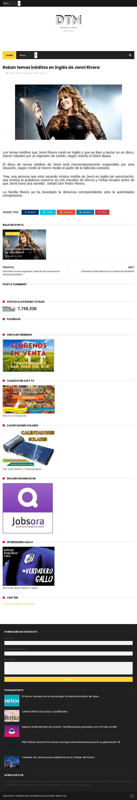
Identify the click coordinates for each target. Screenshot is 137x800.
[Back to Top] (131, 795)
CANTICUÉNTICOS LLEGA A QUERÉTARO (45, 711)
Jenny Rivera (15, 73)
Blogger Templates (56, 795)
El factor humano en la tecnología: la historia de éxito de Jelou (60, 696)
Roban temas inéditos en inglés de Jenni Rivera (24, 250)
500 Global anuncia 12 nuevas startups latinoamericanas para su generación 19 (71, 742)
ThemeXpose (21, 795)
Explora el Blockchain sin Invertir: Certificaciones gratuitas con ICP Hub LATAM (69, 727)
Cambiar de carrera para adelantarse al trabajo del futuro (58, 757)
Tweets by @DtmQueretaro (19, 603)
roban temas (39, 73)
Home (9, 55)
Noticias (27, 73)
